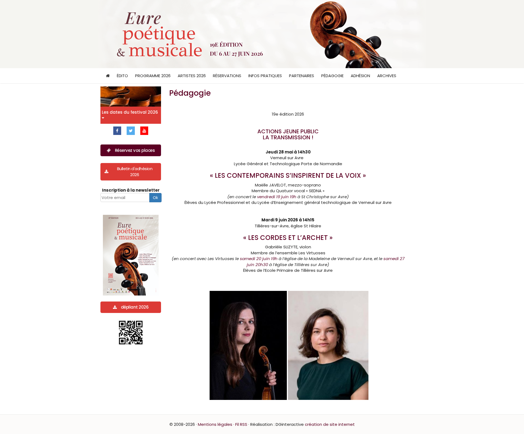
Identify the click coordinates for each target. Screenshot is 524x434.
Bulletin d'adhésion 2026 (135, 171)
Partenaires (301, 76)
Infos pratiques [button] (265, 76)
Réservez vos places (135, 150)
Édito (122, 76)
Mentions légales (215, 424)
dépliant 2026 (135, 307)
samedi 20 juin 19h (259, 258)
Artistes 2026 (192, 76)
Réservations (227, 76)
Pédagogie (332, 76)
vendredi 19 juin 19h (276, 197)
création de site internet (330, 424)
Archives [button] (386, 76)
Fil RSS (241, 424)
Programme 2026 (153, 76)
